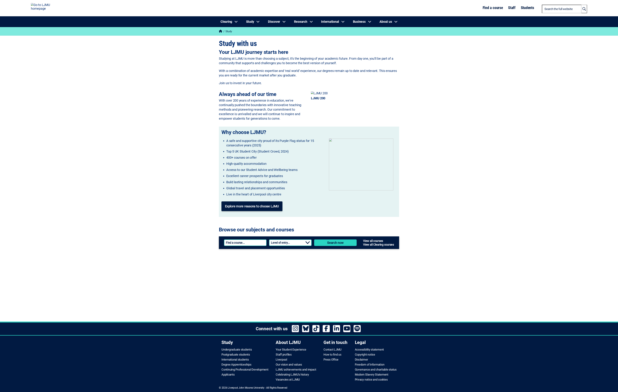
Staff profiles (284, 354)
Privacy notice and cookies (371, 379)
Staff (511, 7)
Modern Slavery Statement (371, 374)
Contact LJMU (332, 349)
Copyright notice (365, 354)
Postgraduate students (235, 354)
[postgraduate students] (352, 261)
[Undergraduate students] (262, 261)
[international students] (262, 300)
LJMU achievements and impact (296, 369)
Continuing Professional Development (244, 369)
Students (527, 7)
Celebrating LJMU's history (292, 374)
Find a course (493, 7)
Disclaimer (361, 359)
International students (235, 359)
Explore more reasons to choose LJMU (252, 206)
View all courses (373, 241)
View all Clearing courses (378, 244)
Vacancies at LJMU (288, 379)
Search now (335, 243)
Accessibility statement (369, 349)
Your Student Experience (291, 349)
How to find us (332, 354)
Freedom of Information (369, 364)
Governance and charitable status (376, 369)
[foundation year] (352, 300)
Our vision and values (289, 364)
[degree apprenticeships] (262, 280)
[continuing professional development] (352, 280)
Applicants (228, 374)
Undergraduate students (236, 349)
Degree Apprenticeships (236, 364)
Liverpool (281, 359)
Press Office (330, 359)
